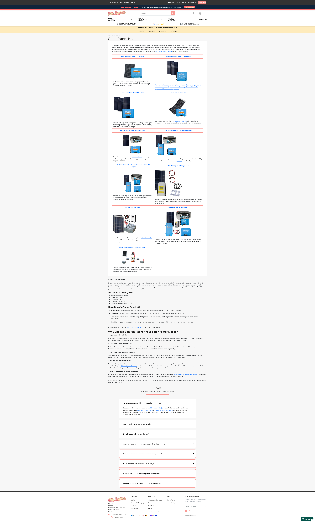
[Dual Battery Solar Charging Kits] (168, 183)
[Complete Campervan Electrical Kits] (178, 223)
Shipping (151, 503)
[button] (112, 19)
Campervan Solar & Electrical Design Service (122, 2)
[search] (173, 13)
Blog (150, 508)
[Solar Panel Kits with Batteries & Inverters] (166, 145)
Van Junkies (194, 515)
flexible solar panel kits (180, 121)
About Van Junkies (155, 500)
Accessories (135, 508)
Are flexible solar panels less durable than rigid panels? (144, 444)
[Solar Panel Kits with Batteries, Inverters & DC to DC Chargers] (132, 183)
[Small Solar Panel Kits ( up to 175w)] (133, 71)
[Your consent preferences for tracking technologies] (312, 520)
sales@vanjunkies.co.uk (176, 2)
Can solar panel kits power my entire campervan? (142, 454)
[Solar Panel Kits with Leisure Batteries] (132, 144)
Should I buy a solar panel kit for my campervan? (142, 483)
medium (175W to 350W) (145, 410)
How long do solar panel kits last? (136, 434)
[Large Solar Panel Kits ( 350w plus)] (125, 108)
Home (109, 35)
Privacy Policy (170, 503)
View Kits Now (189, 7)
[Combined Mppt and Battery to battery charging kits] (133, 257)
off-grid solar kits (146, 238)
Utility (133, 500)
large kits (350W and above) (164, 410)
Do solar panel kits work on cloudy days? (138, 464)
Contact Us (152, 506)
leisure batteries (137, 157)
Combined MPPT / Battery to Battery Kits (132, 247)
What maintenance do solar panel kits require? (141, 474)
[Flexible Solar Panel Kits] (178, 108)
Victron (133, 506)
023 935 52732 (192, 2)
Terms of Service (154, 511)
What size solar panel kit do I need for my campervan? (144, 403)
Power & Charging (137, 503)
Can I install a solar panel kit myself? (137, 424)
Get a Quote (202, 2)
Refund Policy (171, 500)
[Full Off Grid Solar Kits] (124, 223)
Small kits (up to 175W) (155, 408)
